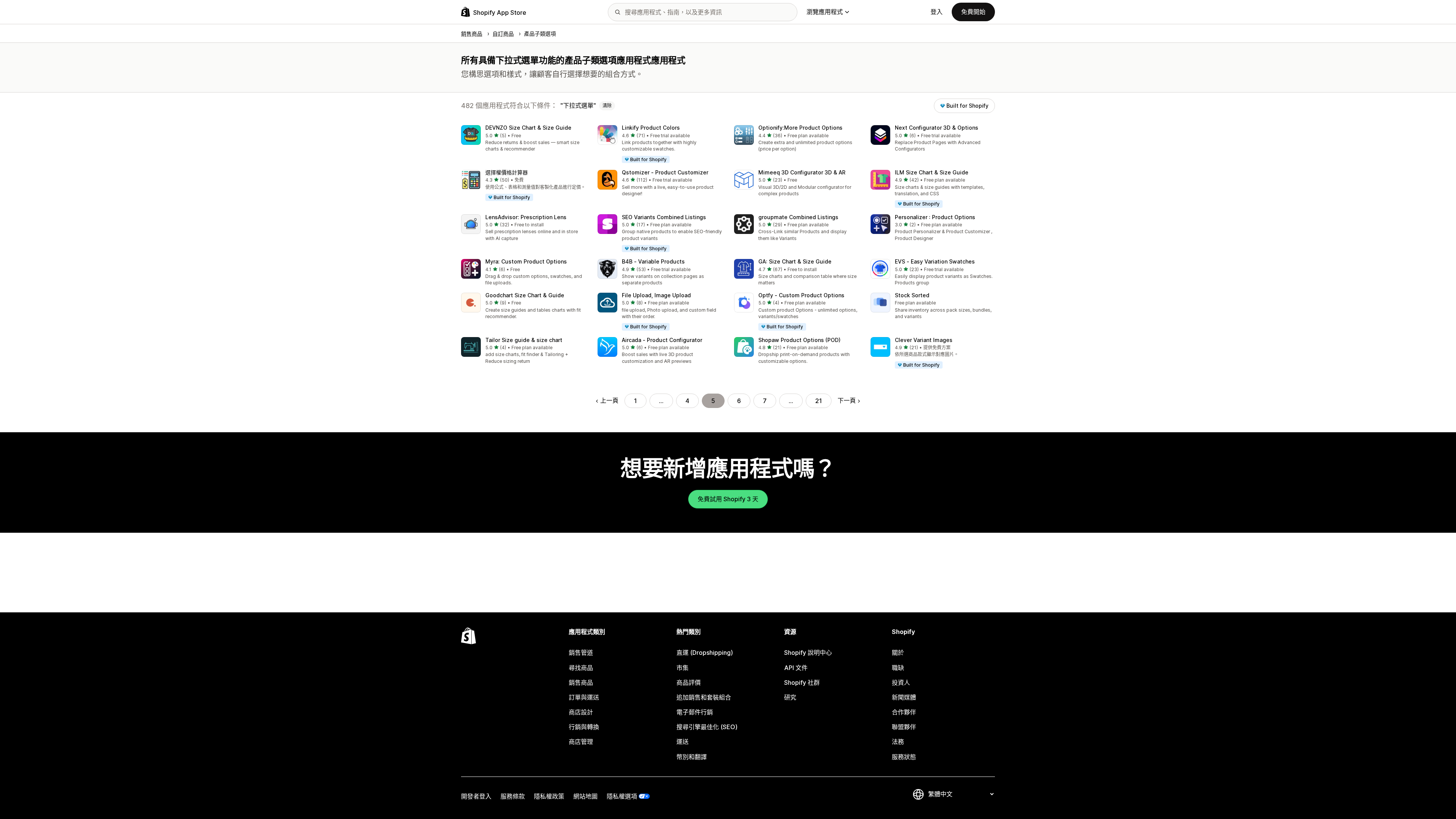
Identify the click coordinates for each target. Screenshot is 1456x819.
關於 (898, 652)
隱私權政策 (549, 796)
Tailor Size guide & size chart (523, 340)
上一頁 (609, 400)
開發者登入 (476, 796)
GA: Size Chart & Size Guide (795, 261)
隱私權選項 (622, 796)
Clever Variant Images (923, 340)
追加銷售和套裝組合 (703, 697)
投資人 (901, 682)
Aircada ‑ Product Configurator (662, 340)
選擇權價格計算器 (506, 172)
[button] (523, 139)
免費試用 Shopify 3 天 (728, 499)
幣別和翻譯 (691, 757)
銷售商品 (581, 682)
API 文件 (796, 668)
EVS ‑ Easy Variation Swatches (935, 261)
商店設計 (581, 712)
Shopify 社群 (802, 682)
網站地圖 (585, 796)
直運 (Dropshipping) (704, 652)
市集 (682, 668)
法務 (898, 741)
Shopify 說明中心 (808, 652)
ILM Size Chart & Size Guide (931, 172)
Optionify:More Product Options (800, 127)
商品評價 (688, 682)
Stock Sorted (912, 295)
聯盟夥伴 (904, 727)
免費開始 (973, 12)
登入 (936, 12)
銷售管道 (581, 652)
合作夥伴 (904, 712)
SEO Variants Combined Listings (664, 217)
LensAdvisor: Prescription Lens (525, 217)
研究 (790, 697)
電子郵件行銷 (694, 712)
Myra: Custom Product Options (526, 261)
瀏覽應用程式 (824, 12)
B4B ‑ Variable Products (653, 261)
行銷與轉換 (584, 727)
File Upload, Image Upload (656, 295)
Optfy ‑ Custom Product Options (801, 295)
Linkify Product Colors (651, 127)
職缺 (898, 668)
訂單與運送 (584, 697)
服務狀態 (904, 757)
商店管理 (581, 741)
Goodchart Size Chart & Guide (524, 295)
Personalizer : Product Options (935, 217)
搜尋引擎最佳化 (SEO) (706, 727)
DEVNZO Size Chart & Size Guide (528, 127)
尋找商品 (581, 668)
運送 (682, 741)
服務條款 (512, 796)
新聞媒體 (904, 697)
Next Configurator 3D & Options (936, 127)
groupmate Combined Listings (798, 217)
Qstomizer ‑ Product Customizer (665, 172)
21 (818, 401)
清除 (607, 105)
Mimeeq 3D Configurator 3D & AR (802, 172)
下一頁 (847, 400)
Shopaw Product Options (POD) (799, 340)
